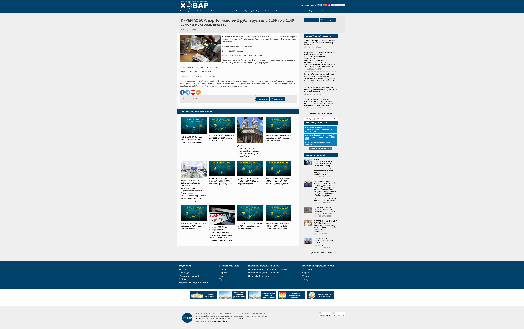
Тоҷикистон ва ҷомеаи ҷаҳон (194, 282)
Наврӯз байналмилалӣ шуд (262, 276)
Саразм (306, 273)
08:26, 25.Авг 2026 (322, 216)
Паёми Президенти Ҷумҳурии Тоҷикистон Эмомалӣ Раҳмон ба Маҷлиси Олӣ (318, 129)
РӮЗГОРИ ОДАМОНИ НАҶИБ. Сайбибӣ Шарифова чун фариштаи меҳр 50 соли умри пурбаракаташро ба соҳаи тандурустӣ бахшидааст (326, 226)
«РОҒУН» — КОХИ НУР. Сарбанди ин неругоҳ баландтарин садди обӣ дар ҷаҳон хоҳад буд (324, 210)
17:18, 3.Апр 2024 (312, 94)
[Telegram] (187, 92)
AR (312, 5)
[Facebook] (182, 92)
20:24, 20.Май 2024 (313, 47)
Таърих (182, 269)
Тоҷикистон (185, 265)
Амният (239, 10)
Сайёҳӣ (271, 10)
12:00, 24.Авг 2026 (322, 247)
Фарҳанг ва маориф (189, 276)
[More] (198, 92)
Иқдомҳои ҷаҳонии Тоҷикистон (264, 265)
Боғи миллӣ (308, 269)
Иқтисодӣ (184, 273)
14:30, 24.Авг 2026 (322, 234)
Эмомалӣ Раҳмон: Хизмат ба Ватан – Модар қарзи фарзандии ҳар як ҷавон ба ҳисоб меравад (321, 89)
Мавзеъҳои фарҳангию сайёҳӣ (318, 265)
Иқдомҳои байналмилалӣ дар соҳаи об (268, 269)
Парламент (204, 10)
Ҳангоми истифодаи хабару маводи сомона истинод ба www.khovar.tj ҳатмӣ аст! (319, 42)
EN (308, 5)
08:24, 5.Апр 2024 (312, 83)
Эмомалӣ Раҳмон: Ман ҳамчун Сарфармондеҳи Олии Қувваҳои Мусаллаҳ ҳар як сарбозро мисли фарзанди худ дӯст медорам (318, 102)
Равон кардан (327, 20)
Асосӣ (182, 10)
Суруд (222, 276)
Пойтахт (214, 10)
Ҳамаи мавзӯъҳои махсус (320, 148)
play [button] (334, 5)
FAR (315, 5)
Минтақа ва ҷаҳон (299, 10)
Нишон (223, 269)
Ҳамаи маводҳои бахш (321, 113)
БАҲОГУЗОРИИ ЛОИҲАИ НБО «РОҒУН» (317, 144)
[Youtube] (193, 92)
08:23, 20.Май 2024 (313, 69)
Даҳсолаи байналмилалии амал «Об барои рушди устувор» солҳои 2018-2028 (320, 137)
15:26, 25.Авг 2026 (322, 176)
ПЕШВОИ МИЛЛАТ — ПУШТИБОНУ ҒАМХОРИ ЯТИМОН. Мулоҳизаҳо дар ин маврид (325, 241)
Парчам (223, 273)
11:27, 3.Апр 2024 (312, 108)
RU (305, 5)
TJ (302, 5)
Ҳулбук (306, 279)
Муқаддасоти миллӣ (229, 265)
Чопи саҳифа (311, 20)
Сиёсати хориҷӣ (227, 10)
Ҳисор (305, 276)
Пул (221, 279)
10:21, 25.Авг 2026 (322, 202)
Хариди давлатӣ (283, 10)
